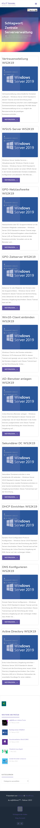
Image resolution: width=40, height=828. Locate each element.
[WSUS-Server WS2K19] (29, 145)
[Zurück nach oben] (20, 809)
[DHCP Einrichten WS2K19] (29, 522)
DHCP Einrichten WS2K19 (19, 507)
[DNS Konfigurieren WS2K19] (29, 587)
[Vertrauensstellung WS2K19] (29, 78)
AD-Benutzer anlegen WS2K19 (17, 381)
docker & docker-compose (17, 759)
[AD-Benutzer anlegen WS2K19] (29, 398)
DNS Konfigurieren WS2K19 (14, 569)
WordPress (29, 796)
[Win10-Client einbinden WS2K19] (29, 337)
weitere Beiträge (10, 715)
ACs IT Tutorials (8, 3)
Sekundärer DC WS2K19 (18, 443)
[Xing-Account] (21, 823)
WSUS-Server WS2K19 (18, 129)
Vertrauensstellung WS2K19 (15, 61)
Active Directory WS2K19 (19, 631)
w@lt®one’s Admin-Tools (17, 720)
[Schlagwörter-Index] (18, 823)
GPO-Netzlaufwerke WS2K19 (15, 191)
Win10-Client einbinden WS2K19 (18, 319)
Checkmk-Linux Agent (16, 749)
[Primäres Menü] (36, 3)
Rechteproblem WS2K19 (16, 730)
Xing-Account (20, 818)
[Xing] (4, 703)
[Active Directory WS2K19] (29, 647)
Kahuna (20, 796)
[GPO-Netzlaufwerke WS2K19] (29, 209)
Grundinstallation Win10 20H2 (18, 739)
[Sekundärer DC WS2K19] (29, 459)
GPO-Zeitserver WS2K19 (19, 257)
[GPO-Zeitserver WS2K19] (29, 272)
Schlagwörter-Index (20, 814)
